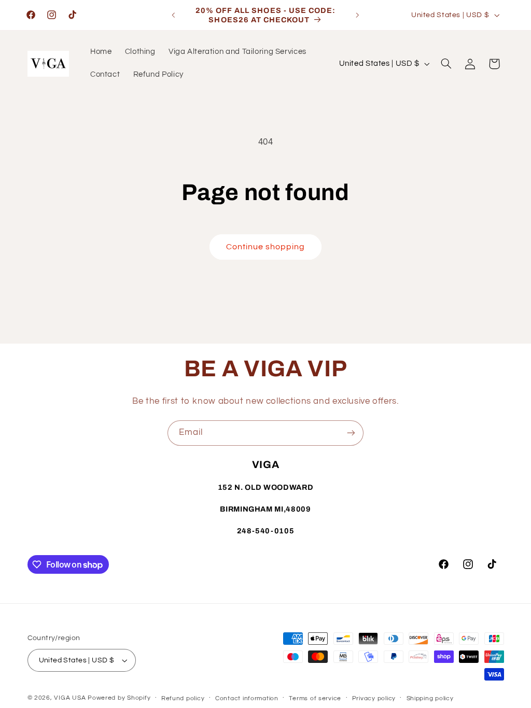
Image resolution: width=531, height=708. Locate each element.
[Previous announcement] (173, 15)
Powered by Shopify (119, 698)
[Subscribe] (351, 433)
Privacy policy (374, 698)
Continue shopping (265, 247)
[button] (446, 64)
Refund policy (183, 698)
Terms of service (315, 698)
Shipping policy (430, 698)
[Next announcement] (357, 15)
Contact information (246, 698)
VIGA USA (70, 698)
